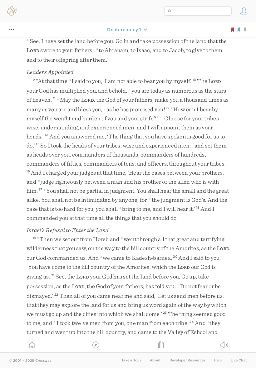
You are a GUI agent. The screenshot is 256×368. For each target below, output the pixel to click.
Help (218, 360)
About (155, 360)
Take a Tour (131, 360)
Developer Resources (187, 360)
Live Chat (239, 360)
